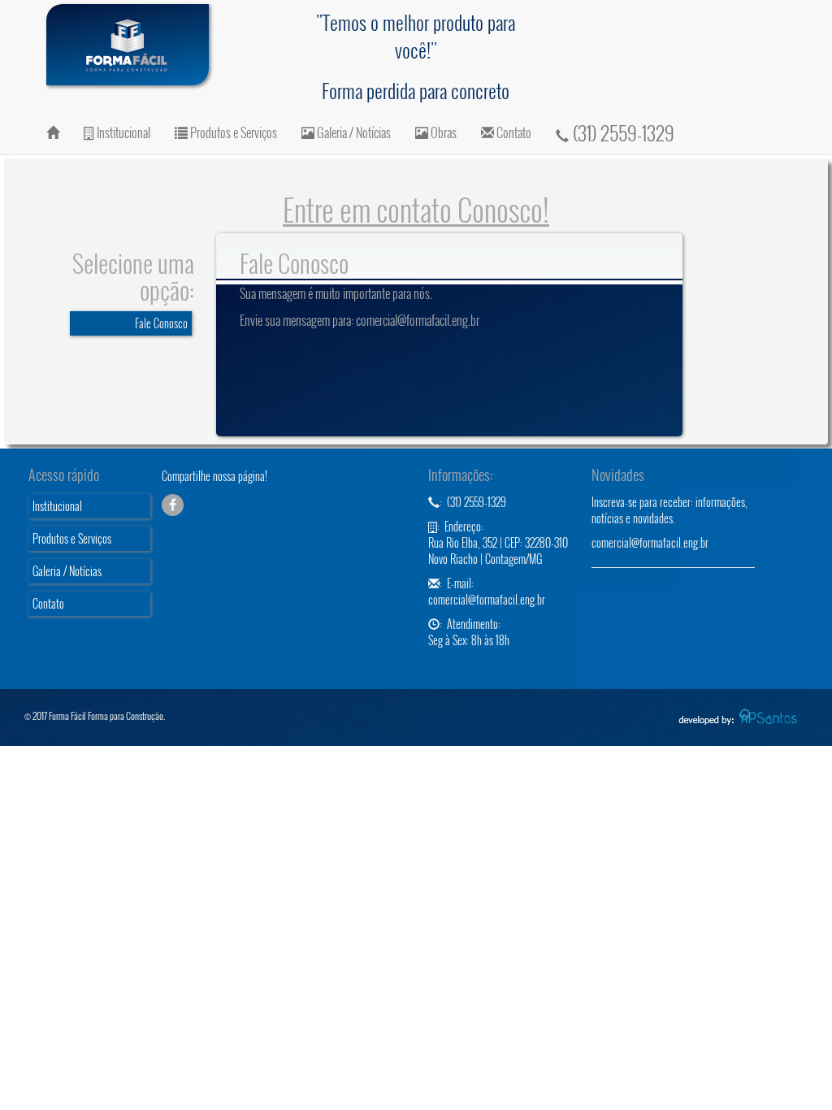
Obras (442, 132)
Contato (512, 132)
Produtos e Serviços (232, 132)
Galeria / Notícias (352, 132)
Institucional (122, 132)
